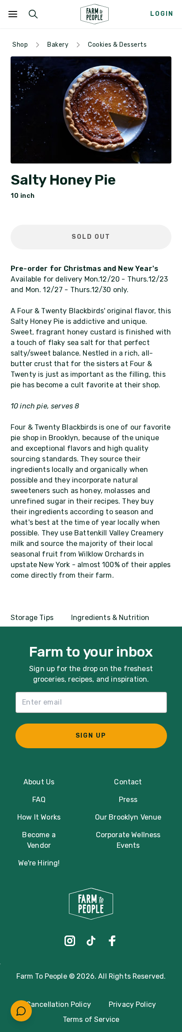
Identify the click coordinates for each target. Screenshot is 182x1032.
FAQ (39, 799)
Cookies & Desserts (117, 44)
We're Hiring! (39, 863)
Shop (20, 44)
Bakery (57, 44)
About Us (38, 782)
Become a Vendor (38, 840)
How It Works (39, 817)
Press (128, 799)
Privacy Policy (132, 1004)
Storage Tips (32, 617)
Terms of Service (91, 1019)
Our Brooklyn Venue (128, 817)
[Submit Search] (33, 14)
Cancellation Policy (58, 1004)
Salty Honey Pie (63, 180)
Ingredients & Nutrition (110, 617)
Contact (128, 782)
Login (162, 14)
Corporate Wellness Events (128, 840)
